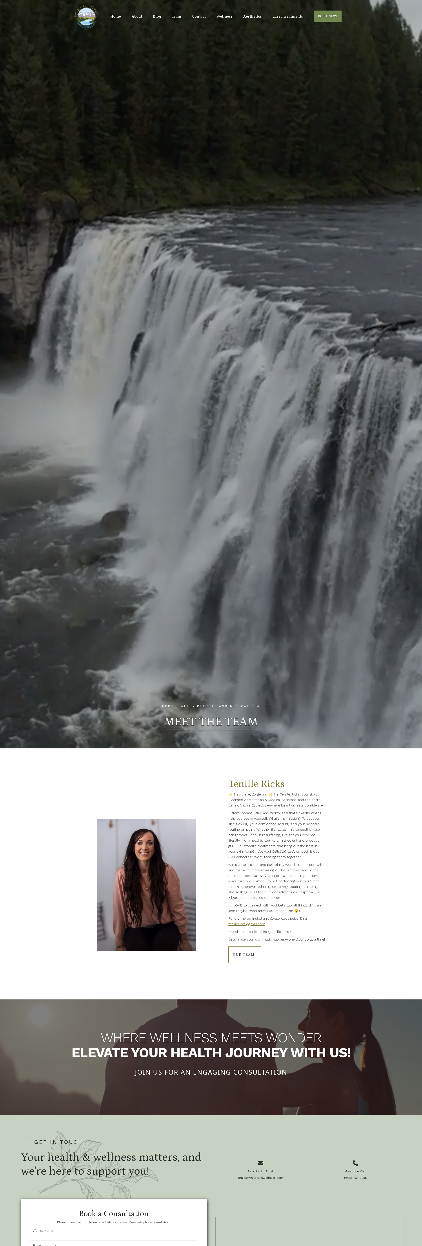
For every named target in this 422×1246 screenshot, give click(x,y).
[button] (224, 16)
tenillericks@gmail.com (246, 924)
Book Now (327, 16)
